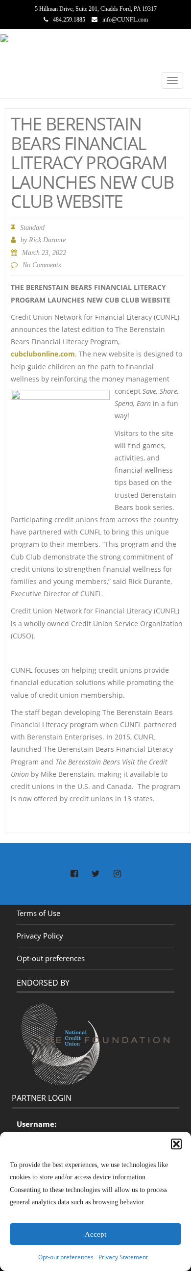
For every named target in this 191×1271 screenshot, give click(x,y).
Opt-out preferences (66, 1257)
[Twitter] (95, 874)
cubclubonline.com (43, 353)
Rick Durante (47, 240)
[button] (176, 1144)
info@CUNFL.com (125, 19)
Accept (95, 1234)
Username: (36, 1124)
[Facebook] (74, 874)
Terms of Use (38, 913)
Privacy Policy (40, 936)
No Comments (42, 265)
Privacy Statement (123, 1257)
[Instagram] (117, 874)
